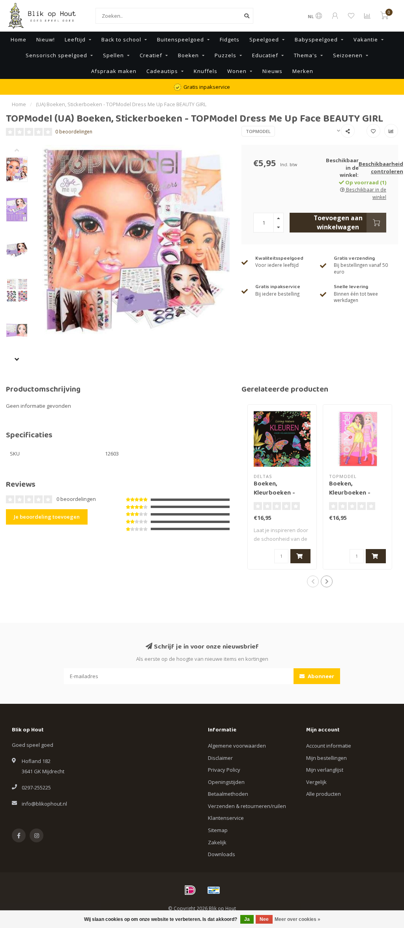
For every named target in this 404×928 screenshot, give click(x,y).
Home (18, 39)
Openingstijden (226, 782)
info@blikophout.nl (44, 803)
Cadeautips (162, 71)
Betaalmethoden (228, 793)
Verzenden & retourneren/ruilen (247, 806)
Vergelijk (316, 782)
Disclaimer (220, 757)
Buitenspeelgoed (180, 39)
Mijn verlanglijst (324, 769)
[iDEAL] (190, 890)
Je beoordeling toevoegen (47, 516)
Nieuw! (45, 39)
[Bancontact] (214, 890)
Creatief (151, 55)
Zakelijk (217, 842)
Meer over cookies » (297, 919)
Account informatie (328, 745)
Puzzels (225, 55)
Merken (302, 71)
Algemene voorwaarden (237, 745)
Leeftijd (75, 39)
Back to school (121, 39)
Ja (247, 919)
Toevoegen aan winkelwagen (338, 222)
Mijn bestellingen (326, 757)
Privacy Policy (224, 769)
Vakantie (366, 39)
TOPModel (258, 131)
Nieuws (272, 71)
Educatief (265, 55)
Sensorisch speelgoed (56, 55)
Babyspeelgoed (316, 39)
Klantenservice (226, 817)
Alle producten (323, 793)
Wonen (237, 71)
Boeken (188, 55)
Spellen (113, 55)
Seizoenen (348, 55)
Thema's (305, 55)
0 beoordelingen (73, 131)
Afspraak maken (114, 71)
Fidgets (229, 39)
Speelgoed (264, 39)
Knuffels (205, 71)
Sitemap (218, 830)
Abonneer (320, 676)
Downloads (221, 854)
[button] (22, 151)
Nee (264, 919)
